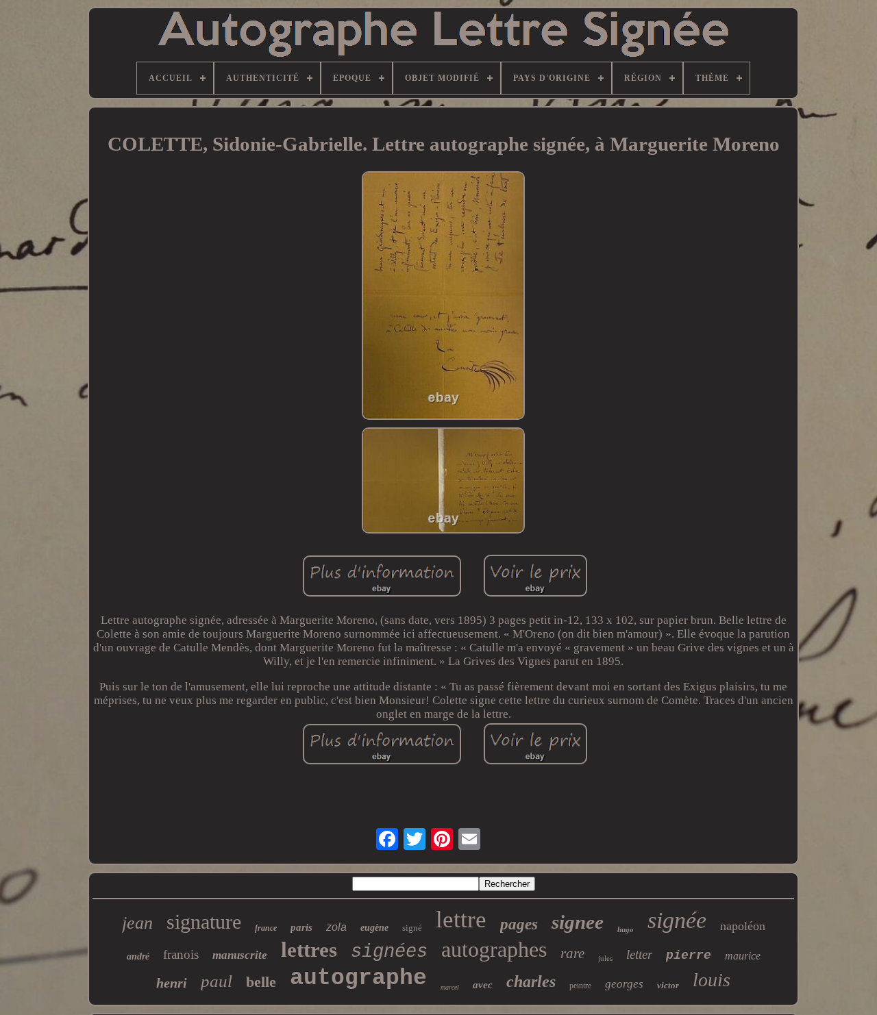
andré (138, 956)
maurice (743, 956)
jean (137, 923)
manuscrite (239, 955)
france (266, 928)
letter (639, 954)
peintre (580, 985)
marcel (450, 987)
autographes (494, 949)
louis (711, 979)
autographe (358, 978)
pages (519, 924)
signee (578, 922)
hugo (625, 929)
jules (605, 958)
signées (389, 952)
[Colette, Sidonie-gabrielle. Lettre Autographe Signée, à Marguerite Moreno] (443, 297)
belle (261, 981)
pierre (688, 955)
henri (171, 982)
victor (668, 985)
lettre (461, 919)
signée (676, 920)
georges (624, 983)
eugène (374, 928)
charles (531, 981)
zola (336, 927)
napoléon (742, 926)
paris (301, 927)
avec (483, 984)
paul (216, 981)
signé (412, 928)
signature (203, 921)
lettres (309, 950)
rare (572, 953)
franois (181, 954)
